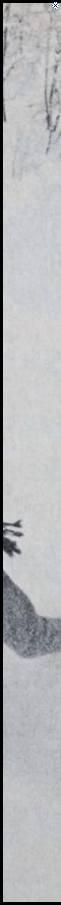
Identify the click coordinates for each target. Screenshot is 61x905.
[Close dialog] (55, 5)
